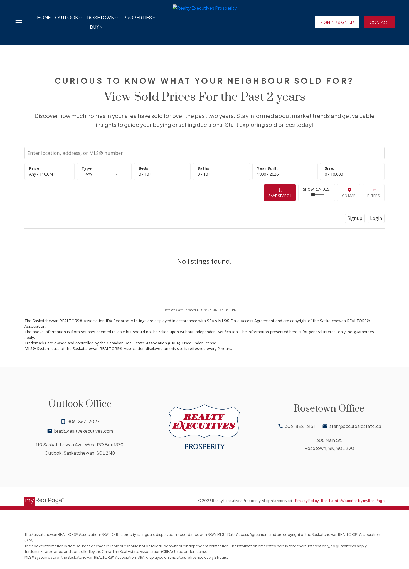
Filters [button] (373, 195)
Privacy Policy (307, 500)
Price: (42, 174)
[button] (336, 22)
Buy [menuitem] (94, 27)
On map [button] (349, 195)
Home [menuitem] (44, 17)
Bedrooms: (145, 174)
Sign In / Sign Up (337, 22)
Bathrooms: (204, 174)
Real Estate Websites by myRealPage (353, 500)
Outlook (66, 17)
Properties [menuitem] (137, 17)
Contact (379, 22)
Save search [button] (279, 195)
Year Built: (268, 174)
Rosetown (100, 17)
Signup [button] (355, 218)
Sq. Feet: (335, 174)
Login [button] (376, 218)
